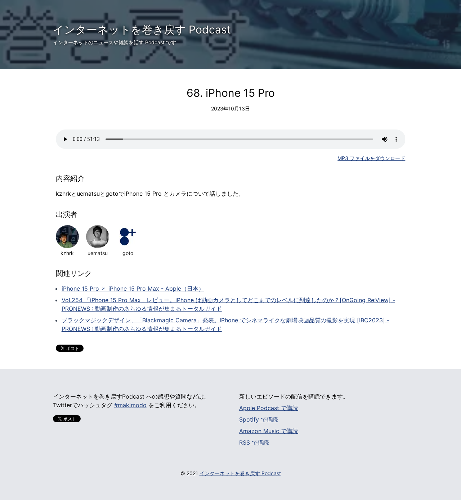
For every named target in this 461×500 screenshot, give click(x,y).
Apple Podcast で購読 (268, 408)
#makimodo (130, 405)
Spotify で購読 (258, 419)
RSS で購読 (254, 442)
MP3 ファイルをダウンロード (371, 158)
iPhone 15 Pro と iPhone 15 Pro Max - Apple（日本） (133, 288)
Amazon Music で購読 (268, 431)
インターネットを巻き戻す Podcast (142, 29)
